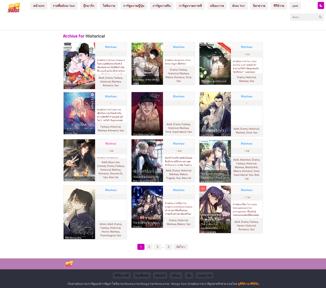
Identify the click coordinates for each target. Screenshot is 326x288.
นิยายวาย (259, 5)
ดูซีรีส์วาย (244, 284)
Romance (108, 85)
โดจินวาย (109, 5)
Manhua (116, 170)
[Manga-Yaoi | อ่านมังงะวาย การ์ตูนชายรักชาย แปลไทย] (15, 11)
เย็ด (189, 275)
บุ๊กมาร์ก (88, 5)
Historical (105, 81)
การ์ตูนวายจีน (162, 5)
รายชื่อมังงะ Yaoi (64, 5)
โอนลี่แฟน (142, 275)
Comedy (101, 166)
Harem (240, 225)
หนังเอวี (160, 275)
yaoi (295, 5)
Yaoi (116, 85)
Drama (109, 78)
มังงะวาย (113, 177)
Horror (105, 231)
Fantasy (118, 78)
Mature (169, 77)
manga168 (204, 275)
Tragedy (170, 178)
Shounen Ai (116, 173)
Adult (101, 78)
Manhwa (116, 81)
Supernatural (179, 132)
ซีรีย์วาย (279, 5)
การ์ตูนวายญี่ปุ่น (133, 5)
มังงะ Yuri (238, 5)
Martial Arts (251, 167)
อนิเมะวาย (217, 5)
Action (103, 224)
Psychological (107, 235)
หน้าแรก (39, 5)
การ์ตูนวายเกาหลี (190, 5)
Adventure (245, 160)
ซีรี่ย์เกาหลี (122, 275)
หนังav (176, 275)
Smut (188, 77)
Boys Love (113, 162)
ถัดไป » (180, 247)
